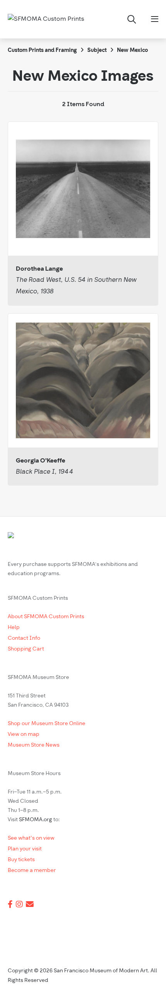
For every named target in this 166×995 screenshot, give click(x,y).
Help (14, 627)
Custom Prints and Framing (42, 50)
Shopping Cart (26, 649)
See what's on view (31, 838)
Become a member (32, 870)
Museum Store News (33, 745)
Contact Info (24, 638)
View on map (23, 734)
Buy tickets (21, 859)
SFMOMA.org (35, 819)
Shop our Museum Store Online (46, 723)
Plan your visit (25, 849)
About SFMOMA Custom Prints (46, 616)
